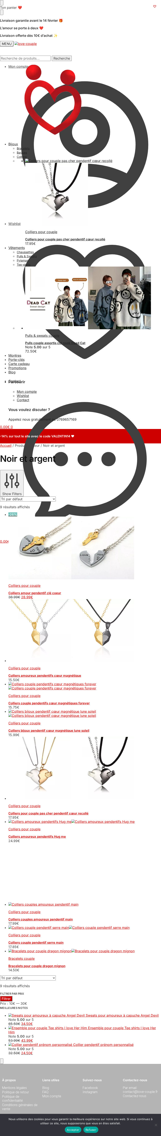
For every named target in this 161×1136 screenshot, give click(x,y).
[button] (6, 541)
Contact (14, 381)
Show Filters (12, 494)
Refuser (91, 1129)
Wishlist (23, 396)
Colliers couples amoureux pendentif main (40, 860)
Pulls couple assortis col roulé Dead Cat (55, 343)
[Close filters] (1, 1002)
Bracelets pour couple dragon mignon (36, 907)
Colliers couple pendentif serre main (36, 883)
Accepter (73, 1129)
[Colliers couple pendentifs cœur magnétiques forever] (84, 686)
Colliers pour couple (41, 232)
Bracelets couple (21, 899)
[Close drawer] (1, 12)
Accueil (6, 445)
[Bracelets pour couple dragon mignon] (84, 892)
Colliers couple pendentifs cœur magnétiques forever (49, 703)
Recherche (61, 58)
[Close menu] (1, 2)
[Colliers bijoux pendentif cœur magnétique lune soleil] (84, 713)
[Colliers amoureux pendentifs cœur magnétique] (84, 631)
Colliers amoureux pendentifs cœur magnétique (44, 676)
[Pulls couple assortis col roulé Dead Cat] (93, 298)
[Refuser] (156, 1125)
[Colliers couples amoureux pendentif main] (84, 845)
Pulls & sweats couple (42, 335)
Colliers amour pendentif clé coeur (34, 593)
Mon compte (18, 66)
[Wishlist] (155, 6)
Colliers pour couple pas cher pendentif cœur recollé (65, 239)
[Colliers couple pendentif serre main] (84, 868)
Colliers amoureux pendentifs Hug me (37, 837)
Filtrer (6, 939)
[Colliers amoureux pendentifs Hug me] (84, 821)
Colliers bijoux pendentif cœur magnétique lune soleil (48, 731)
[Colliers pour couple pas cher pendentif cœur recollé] (84, 768)
